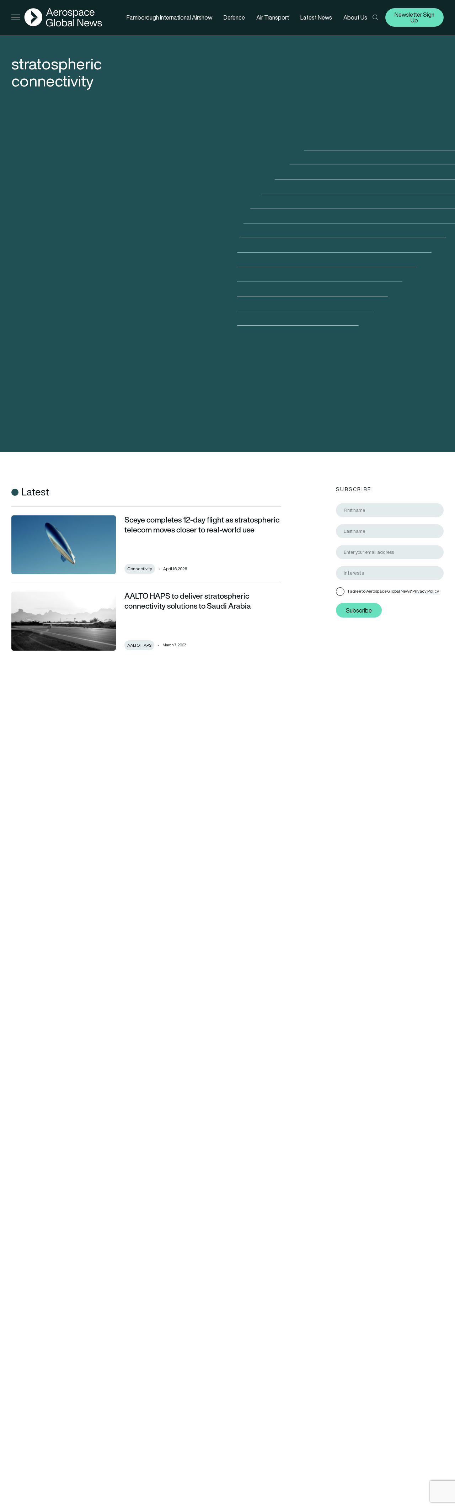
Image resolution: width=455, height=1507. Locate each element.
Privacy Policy (425, 591)
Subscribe (359, 610)
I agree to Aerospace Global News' (393, 591)
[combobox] (390, 573)
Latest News (316, 17)
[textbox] (392, 573)
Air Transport (272, 17)
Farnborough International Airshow (169, 17)
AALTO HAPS (139, 645)
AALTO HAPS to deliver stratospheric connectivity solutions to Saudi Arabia (187, 600)
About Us (355, 17)
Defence (234, 17)
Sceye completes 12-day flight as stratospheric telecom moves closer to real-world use (201, 524)
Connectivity (139, 569)
